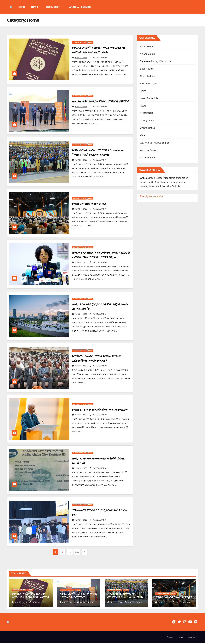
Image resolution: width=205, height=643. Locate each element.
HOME (21, 7)
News (143, 106)
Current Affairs (79, 42)
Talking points (147, 120)
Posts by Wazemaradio (151, 196)
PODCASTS (146, 113)
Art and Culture (147, 54)
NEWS (35, 7)
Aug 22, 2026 (81, 160)
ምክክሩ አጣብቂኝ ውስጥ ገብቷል (89, 203)
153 (77, 551)
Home (90, 42)
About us (191, 637)
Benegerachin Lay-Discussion (155, 61)
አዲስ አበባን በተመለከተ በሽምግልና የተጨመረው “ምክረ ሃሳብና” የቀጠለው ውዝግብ (125, 597)
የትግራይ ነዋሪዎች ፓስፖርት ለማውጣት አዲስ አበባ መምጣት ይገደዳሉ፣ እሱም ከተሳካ (31, 597)
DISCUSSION (53, 7)
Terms (180, 637)
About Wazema (147, 46)
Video (143, 135)
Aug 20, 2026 (81, 262)
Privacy (170, 637)
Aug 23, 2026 (81, 107)
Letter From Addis (149, 98)
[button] (196, 7)
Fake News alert (148, 83)
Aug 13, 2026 (81, 520)
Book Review (147, 69)
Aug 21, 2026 (81, 209)
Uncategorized (147, 128)
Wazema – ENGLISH (80, 7)
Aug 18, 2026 (81, 415)
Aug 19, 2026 (81, 366)
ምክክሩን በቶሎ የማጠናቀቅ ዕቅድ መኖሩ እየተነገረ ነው (100, 409)
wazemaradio (99, 58)
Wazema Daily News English (154, 143)
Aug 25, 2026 (81, 58)
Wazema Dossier (148, 150)
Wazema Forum (148, 157)
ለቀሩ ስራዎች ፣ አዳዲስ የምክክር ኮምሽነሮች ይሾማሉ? (101, 101)
